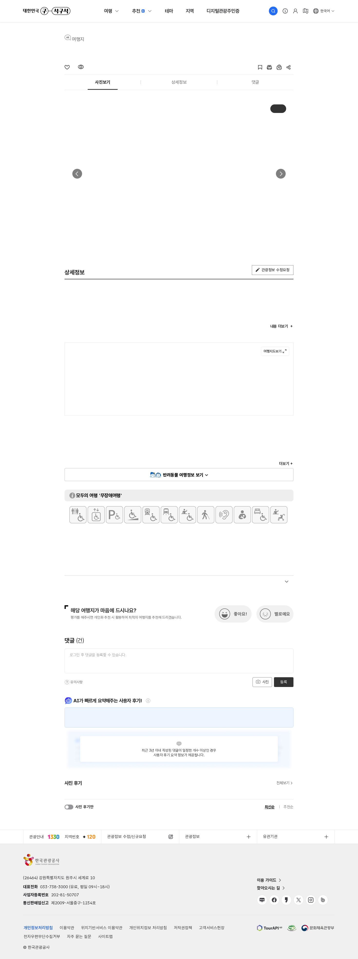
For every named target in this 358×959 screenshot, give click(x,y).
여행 (108, 11)
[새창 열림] (267, 67)
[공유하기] (287, 67)
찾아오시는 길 (268, 888)
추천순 (288, 807)
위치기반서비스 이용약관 (101, 927)
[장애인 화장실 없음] (77, 514)
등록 (283, 682)
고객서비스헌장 (212, 927)
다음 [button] (281, 174)
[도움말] (67, 682)
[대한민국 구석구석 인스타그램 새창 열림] (311, 900)
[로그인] (295, 11)
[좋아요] (71, 67)
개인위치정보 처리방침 (148, 927)
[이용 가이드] (285, 11)
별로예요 (282, 613)
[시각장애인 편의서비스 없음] (205, 514)
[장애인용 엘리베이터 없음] (96, 514)
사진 (265, 682)
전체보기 (283, 783)
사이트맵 (105, 936)
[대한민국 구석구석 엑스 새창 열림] (298, 900)
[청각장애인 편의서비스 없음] (224, 514)
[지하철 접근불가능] (151, 514)
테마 (169, 11)
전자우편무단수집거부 (42, 936)
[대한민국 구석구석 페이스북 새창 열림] (274, 900)
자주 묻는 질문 (79, 936)
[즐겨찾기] (257, 67)
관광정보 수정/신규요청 (126, 836)
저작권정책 (183, 927)
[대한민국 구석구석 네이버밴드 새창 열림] (323, 900)
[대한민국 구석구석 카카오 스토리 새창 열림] (286, 900)
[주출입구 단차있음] (132, 514)
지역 (190, 11)
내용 (279, 326)
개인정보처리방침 (38, 927)
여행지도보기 (275, 351)
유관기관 (270, 836)
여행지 (78, 39)
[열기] (286, 581)
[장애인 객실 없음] (260, 514)
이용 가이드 (266, 880)
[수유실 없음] (242, 514)
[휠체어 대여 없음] (187, 514)
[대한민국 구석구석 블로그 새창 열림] (262, 900)
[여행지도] (305, 11)
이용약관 (67, 927)
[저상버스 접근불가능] (169, 514)
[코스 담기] (277, 67)
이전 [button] (77, 174)
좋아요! (240, 613)
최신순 (270, 807)
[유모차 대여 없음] (278, 514)
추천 (136, 11)
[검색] (273, 11)
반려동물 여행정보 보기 (183, 474)
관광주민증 (223, 11)
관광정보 (192, 836)
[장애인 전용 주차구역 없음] (114, 514)
